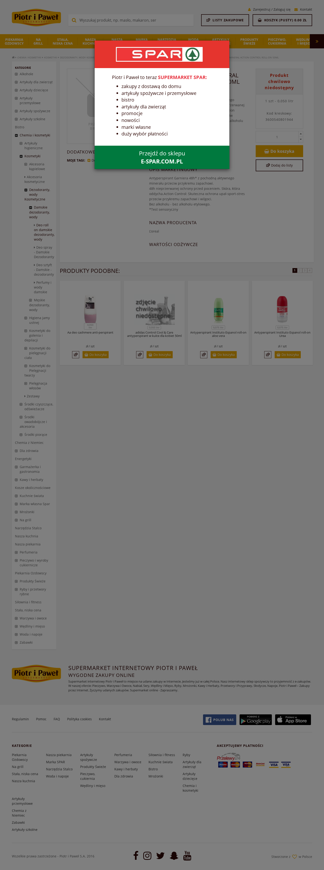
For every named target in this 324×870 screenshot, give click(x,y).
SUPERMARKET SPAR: (182, 77)
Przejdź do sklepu (162, 157)
